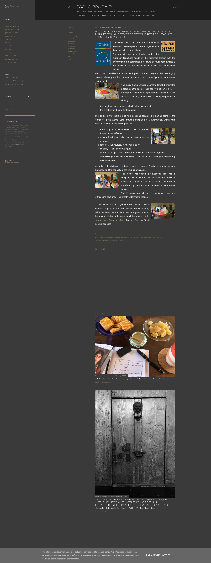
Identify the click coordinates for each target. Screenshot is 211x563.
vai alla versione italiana (15, 84)
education (72, 41)
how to (7, 42)
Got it (166, 555)
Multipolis (72, 51)
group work (72, 46)
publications (10, 52)
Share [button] (70, 27)
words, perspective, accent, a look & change (131, 378)
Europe (71, 43)
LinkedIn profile (11, 77)
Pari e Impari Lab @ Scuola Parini (112, 240)
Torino (70, 56)
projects (8, 46)
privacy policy (10, 62)
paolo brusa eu (96, 6)
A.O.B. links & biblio (12, 56)
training (145, 15)
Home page (82, 15)
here (19, 133)
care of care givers (12, 23)
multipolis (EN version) (14, 81)
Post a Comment (106, 382)
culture (71, 38)
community (72, 36)
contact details (11, 59)
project (71, 54)
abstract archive (12, 26)
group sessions (117, 15)
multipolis (9, 49)
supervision (133, 15)
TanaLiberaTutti (116, 220)
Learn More (152, 555)
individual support (98, 15)
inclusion (71, 48)
